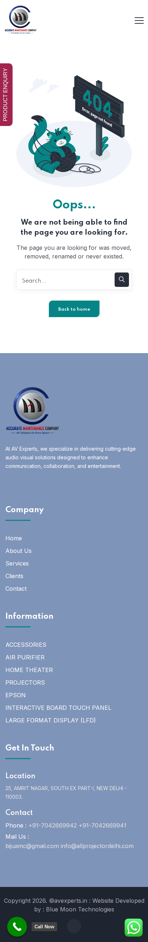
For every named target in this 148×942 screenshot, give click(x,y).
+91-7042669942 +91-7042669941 (77, 825)
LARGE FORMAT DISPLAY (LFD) (50, 720)
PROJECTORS (25, 682)
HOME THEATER (29, 669)
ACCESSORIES (25, 644)
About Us (18, 550)
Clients (14, 576)
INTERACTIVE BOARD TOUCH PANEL (58, 707)
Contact (16, 588)
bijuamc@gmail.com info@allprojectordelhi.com (69, 845)
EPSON (15, 695)
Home (13, 538)
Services (17, 563)
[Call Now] (17, 927)
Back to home (74, 309)
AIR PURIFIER (25, 657)
